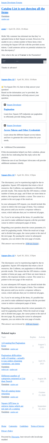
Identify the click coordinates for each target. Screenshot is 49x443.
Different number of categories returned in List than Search (13, 378)
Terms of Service (37, 426)
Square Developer (14, 105)
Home (3, 426)
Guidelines (24, 426)
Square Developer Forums (11, 3)
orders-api (5, 369)
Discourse (15, 437)
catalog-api (5, 19)
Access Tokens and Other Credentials (22, 130)
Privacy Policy (7, 431)
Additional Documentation (14, 147)
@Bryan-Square (32, 244)
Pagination (9, 109)
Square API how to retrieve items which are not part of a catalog (12, 406)
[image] (23, 61)
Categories (13, 426)
